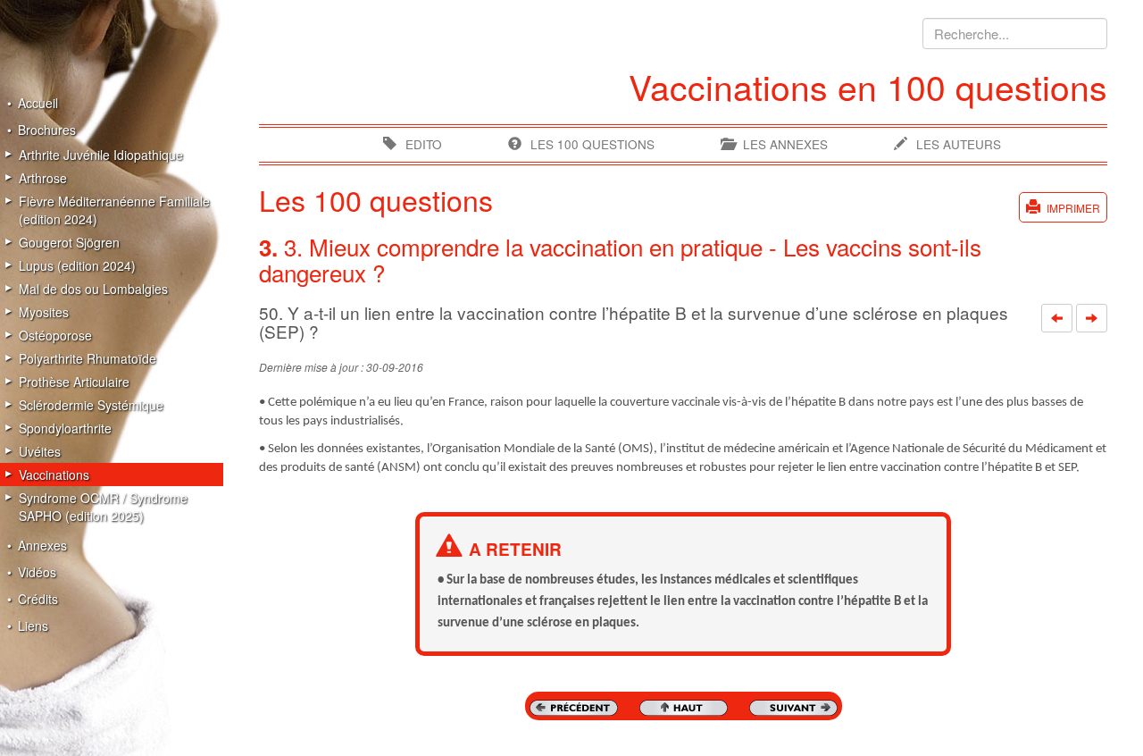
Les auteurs (958, 144)
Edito (423, 144)
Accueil (38, 103)
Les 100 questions (592, 144)
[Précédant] (1056, 318)
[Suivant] (1091, 318)
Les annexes (785, 144)
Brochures (47, 130)
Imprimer (1073, 207)
